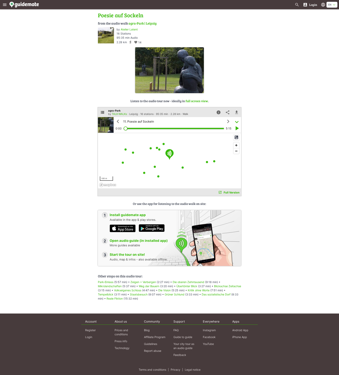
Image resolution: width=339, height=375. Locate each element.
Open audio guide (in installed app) (139, 241)
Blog (147, 330)
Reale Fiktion (115, 298)
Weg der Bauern (149, 286)
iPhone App (239, 337)
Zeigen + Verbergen (143, 282)
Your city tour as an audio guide (183, 346)
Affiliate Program (154, 337)
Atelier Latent (129, 29)
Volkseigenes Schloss (127, 290)
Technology (122, 348)
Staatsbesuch (139, 294)
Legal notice (192, 369)
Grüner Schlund (174, 294)
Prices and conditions (121, 332)
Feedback (179, 355)
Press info (121, 341)
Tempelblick (105, 294)
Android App (240, 330)
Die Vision (164, 290)
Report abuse (152, 350)
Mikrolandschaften (110, 286)
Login (88, 337)
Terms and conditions (152, 369)
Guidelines (150, 344)
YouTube (208, 344)
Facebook (209, 337)
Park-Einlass (105, 282)
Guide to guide (182, 337)
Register (90, 330)
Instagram (209, 330)
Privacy (175, 369)
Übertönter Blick (186, 286)
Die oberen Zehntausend (188, 282)
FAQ (176, 330)
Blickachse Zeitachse (227, 286)
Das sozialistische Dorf (216, 294)
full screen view (197, 101)
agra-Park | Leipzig (142, 23)
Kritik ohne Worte (199, 290)
